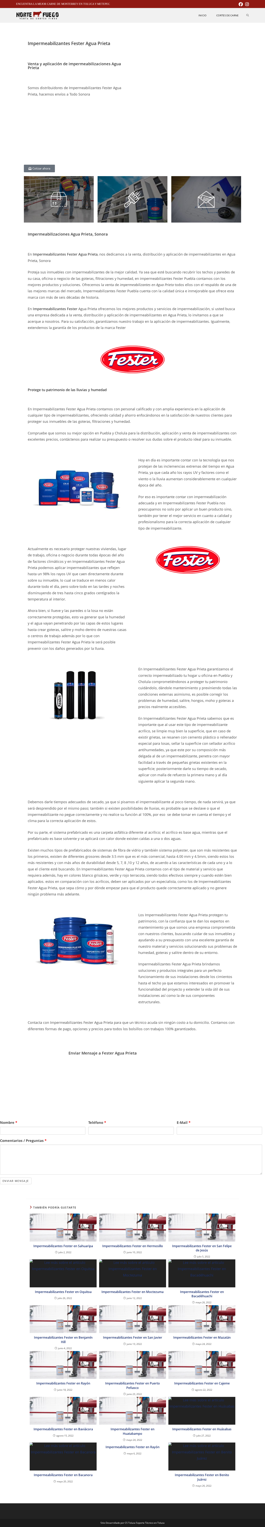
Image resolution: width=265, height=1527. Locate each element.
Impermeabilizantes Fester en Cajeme (202, 1383)
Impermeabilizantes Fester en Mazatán (202, 1337)
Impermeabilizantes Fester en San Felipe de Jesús (202, 1248)
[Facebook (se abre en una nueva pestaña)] (240, 4)
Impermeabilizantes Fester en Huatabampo (132, 1431)
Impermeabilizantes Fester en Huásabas (201, 1429)
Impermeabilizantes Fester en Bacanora (63, 1475)
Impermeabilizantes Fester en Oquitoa (63, 1292)
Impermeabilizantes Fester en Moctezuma (132, 1292)
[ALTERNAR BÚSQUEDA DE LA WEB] (247, 15)
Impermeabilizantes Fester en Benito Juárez (202, 1477)
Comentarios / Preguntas (23, 1140)
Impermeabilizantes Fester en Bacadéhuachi (202, 1294)
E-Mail (184, 1122)
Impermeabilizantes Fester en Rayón (63, 1383)
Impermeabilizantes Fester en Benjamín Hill (63, 1339)
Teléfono (97, 1122)
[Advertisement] (77, 133)
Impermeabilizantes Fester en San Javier (132, 1337)
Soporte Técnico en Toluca (150, 1522)
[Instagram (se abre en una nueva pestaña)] (246, 4)
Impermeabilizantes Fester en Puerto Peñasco (132, 1385)
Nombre (8, 1122)
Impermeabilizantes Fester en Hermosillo (132, 1246)
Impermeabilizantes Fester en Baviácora (63, 1429)
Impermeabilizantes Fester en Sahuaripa (63, 1246)
